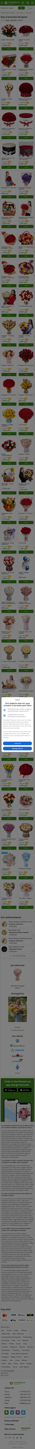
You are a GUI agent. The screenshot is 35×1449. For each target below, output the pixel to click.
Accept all (17, 743)
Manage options (17, 748)
